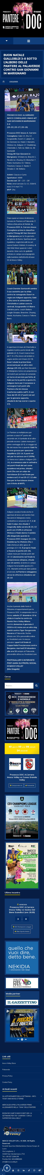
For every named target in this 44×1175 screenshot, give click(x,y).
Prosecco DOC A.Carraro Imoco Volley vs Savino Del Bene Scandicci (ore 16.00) (22, 910)
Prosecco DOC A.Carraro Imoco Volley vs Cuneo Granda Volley (22, 777)
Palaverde (30, 785)
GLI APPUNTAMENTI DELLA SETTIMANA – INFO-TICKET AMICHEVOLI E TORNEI (19, 1097)
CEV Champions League (23, 927)
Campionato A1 (17, 785)
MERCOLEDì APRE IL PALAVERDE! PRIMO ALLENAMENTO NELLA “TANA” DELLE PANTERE (19, 1106)
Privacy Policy (7, 1076)
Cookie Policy (7, 1082)
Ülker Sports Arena (22, 931)
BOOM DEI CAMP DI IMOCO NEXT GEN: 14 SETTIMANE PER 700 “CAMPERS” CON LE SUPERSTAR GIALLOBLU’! (17, 1115)
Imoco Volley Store (9, 1063)
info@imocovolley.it (9, 1162)
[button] (7, 1168)
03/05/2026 (23, 904)
